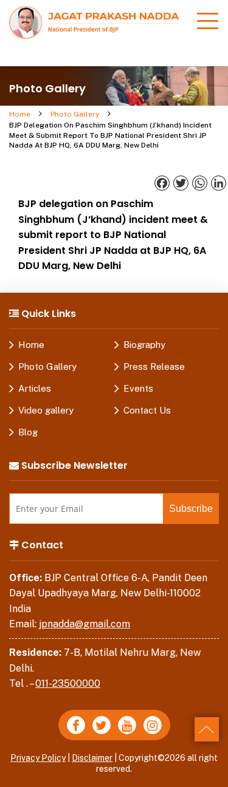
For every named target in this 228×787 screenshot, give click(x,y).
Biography (144, 344)
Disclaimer (92, 758)
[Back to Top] (207, 729)
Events (138, 388)
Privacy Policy (38, 758)
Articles (34, 388)
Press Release (154, 366)
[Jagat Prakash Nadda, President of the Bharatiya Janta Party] (94, 21)
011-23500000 (67, 683)
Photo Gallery (74, 114)
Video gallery (46, 410)
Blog (28, 432)
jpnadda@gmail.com (84, 624)
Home (19, 114)
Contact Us (147, 410)
